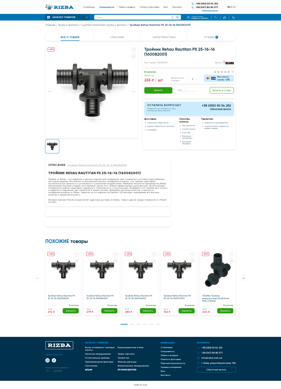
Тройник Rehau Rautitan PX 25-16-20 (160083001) (61, 297)
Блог (166, 7)
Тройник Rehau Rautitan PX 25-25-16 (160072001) (177, 297)
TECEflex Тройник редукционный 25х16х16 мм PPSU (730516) (215, 298)
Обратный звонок (210, 11)
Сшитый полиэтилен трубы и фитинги (104, 24)
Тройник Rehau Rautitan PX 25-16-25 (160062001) (138, 297)
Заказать (71, 310)
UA (234, 7)
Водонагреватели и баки (130, 347)
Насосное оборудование (98, 354)
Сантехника (91, 366)
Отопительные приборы (97, 358)
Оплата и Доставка (149, 7)
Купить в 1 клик (222, 90)
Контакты (177, 7)
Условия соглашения (171, 367)
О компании (89, 7)
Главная (50, 24)
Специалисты (106, 7)
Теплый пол (123, 358)
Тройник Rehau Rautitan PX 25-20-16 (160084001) (100, 297)
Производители (127, 369)
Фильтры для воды (127, 362)
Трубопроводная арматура (99, 362)
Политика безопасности (173, 363)
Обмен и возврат (127, 7)
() (233, 72)
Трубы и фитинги (68, 24)
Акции (88, 369)
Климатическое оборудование (133, 366)
